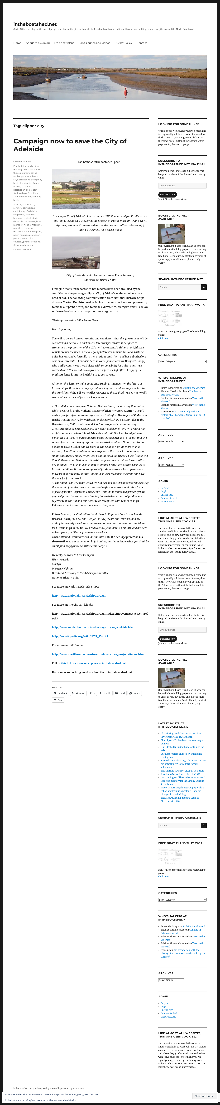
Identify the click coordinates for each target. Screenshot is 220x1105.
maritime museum (23, 228)
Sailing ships (20, 193)
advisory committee (23, 204)
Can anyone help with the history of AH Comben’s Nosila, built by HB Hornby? (183, 415)
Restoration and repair (25, 189)
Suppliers (33, 193)
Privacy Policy (123, 42)
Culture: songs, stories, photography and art (26, 176)
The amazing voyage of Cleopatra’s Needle (182, 770)
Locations (26, 186)
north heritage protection (26, 235)
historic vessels (27, 221)
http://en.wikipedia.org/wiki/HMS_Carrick (80, 636)
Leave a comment (22, 249)
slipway (17, 245)
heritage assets (21, 218)
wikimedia (27, 245)
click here (163, 338)
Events (16, 186)
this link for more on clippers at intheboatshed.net (93, 663)
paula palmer (20, 238)
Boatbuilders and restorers (27, 166)
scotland (35, 241)
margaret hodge (22, 224)
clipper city (19, 214)
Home (17, 42)
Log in (164, 491)
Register (165, 488)
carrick (16, 211)
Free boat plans (64, 42)
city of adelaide (29, 211)
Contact (142, 42)
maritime (37, 224)
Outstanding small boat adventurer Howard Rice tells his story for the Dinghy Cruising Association (183, 781)
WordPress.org (168, 501)
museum (18, 231)
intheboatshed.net (35, 24)
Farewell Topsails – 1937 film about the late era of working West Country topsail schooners (183, 764)
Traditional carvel (22, 196)
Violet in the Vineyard (194, 388)
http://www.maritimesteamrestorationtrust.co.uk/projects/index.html (98, 654)
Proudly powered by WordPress (68, 1088)
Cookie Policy (69, 1100)
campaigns (29, 208)
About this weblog (38, 42)
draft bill (30, 214)
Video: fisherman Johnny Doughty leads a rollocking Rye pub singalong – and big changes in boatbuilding (182, 791)
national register (32, 231)
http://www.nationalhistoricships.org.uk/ (79, 595)
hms (38, 221)
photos (26, 241)
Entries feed (167, 494)
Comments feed (169, 498)
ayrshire (17, 208)
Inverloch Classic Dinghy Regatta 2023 (180, 774)
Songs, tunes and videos (94, 42)
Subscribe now (167, 194)
